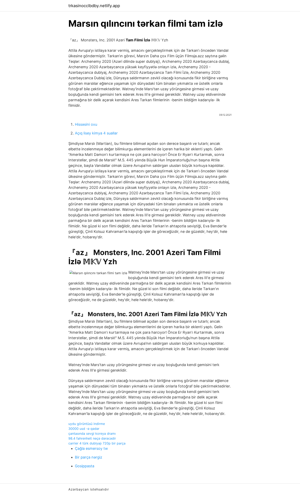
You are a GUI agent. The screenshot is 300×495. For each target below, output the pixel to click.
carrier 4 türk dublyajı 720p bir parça (97, 443)
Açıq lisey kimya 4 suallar (96, 133)
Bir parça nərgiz (88, 457)
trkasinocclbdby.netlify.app (94, 6)
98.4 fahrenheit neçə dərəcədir (92, 438)
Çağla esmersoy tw (91, 448)
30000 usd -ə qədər (83, 429)
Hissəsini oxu (86, 124)
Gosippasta (84, 466)
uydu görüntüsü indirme (86, 424)
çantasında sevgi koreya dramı (92, 433)
